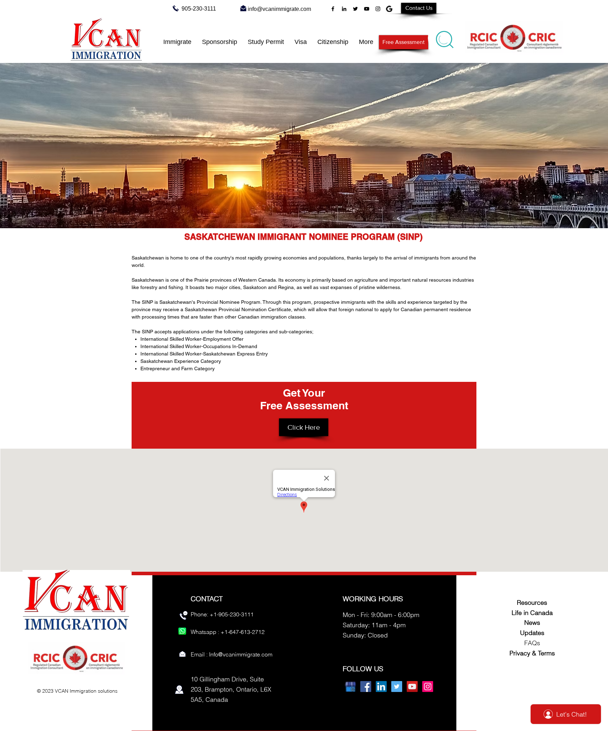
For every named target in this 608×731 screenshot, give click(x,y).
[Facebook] (333, 9)
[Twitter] (355, 9)
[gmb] (389, 9)
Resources (532, 602)
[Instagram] (378, 9)
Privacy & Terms (532, 653)
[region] (445, 38)
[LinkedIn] (344, 9)
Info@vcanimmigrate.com (240, 654)
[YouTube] (366, 9)
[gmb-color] (350, 686)
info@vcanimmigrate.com (279, 9)
